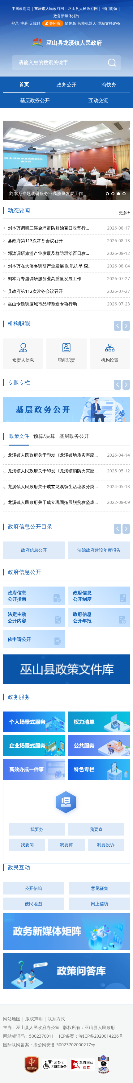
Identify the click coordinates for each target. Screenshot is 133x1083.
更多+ (124, 212)
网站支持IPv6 (109, 23)
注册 (24, 23)
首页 (24, 84)
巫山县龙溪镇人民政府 (74, 42)
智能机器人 (87, 23)
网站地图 (11, 1019)
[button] (107, 193)
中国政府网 (21, 8)
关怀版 (54, 23)
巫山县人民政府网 (83, 8)
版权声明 (34, 1019)
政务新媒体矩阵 (66, 16)
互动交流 (98, 100)
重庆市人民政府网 (49, 8)
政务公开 (66, 84)
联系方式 (56, 1019)
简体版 (70, 23)
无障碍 (35, 23)
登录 (15, 23)
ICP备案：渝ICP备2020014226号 (91, 1036)
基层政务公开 (35, 100)
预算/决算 (44, 436)
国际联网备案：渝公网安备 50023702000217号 (49, 1045)
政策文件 (19, 436)
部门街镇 (109, 8)
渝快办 (108, 84)
